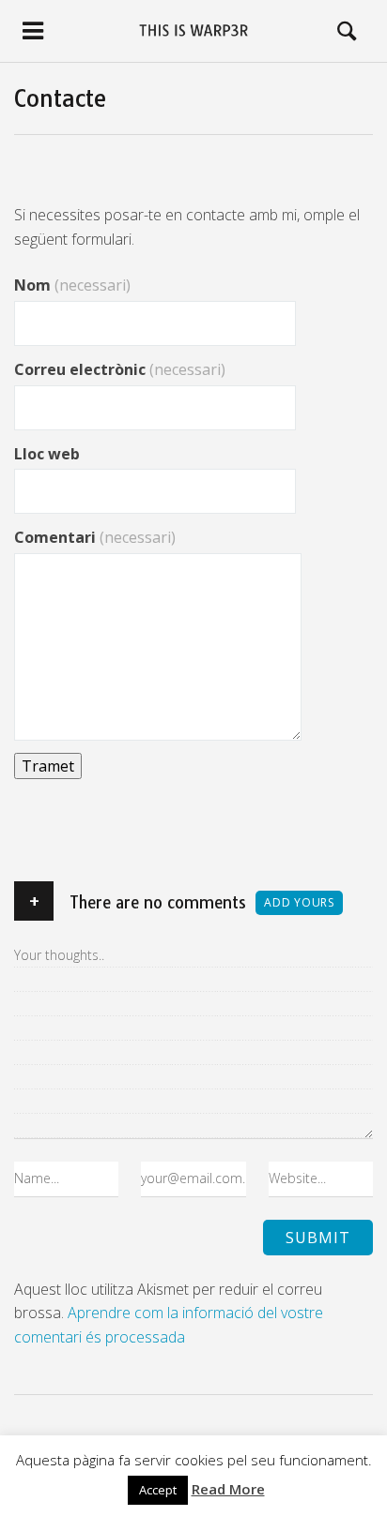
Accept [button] (158, 1489)
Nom (72, 285)
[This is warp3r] (193, 31)
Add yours (299, 902)
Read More (228, 1488)
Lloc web (47, 453)
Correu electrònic (119, 369)
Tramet (48, 766)
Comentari (95, 537)
